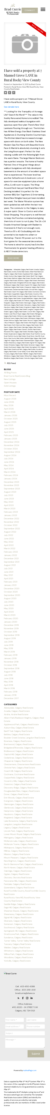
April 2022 (9, 545)
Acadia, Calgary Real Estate (17, 711)
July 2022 (8, 535)
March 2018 (9, 688)
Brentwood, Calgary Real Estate (19, 744)
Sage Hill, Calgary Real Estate (14, 340)
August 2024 (10, 455)
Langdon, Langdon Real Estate (18, 824)
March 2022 (9, 548)
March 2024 (10, 472)
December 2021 (11, 558)
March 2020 (10, 615)
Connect (30, 10)
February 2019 (10, 655)
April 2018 (8, 685)
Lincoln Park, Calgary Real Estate (19, 831)
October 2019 (10, 631)
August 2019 (10, 638)
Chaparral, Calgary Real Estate (34, 287)
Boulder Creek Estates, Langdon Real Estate (24, 737)
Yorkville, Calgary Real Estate (33, 358)
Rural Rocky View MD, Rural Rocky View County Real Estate (23, 88)
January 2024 (10, 478)
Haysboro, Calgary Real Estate (13, 307)
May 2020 (9, 608)
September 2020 (12, 595)
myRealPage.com (29, 1070)
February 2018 (10, 691)
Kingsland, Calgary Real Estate (34, 307)
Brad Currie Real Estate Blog (17, 376)
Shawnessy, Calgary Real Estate (19, 343)
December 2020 (11, 588)
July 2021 (8, 568)
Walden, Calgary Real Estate (32, 354)
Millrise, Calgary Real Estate (18, 320)
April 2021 (8, 578)
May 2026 (8, 405)
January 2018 (10, 695)
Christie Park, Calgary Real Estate (19, 767)
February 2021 (10, 581)
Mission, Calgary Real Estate (37, 320)
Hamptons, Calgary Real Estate (34, 305)
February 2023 (11, 512)
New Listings (10, 379)
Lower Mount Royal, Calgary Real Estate (21, 314)
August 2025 (10, 422)
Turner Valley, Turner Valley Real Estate (29, 352)
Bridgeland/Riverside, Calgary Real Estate (30, 283)
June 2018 (8, 678)
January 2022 (10, 555)
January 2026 (10, 415)
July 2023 (8, 495)
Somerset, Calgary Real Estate (18, 924)
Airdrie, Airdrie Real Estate (20, 272)
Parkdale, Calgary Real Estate (17, 884)
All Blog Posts (10, 372)
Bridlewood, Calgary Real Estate (14, 285)
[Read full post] (25, 45)
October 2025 (11, 418)
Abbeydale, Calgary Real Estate (24, 269)
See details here (11, 106)
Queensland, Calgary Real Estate (19, 334)
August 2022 (10, 531)
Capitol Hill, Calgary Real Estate (35, 285)
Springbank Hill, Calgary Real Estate (20, 931)
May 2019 (8, 648)
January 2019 (10, 658)
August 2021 (10, 565)
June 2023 (9, 498)
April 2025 (9, 432)
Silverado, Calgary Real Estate (18, 345)
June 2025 (9, 428)
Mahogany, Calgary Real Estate (18, 837)
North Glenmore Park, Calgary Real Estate (25, 325)
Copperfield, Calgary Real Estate (22, 294)
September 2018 (11, 668)
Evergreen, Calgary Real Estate (13, 303)
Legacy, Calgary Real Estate (18, 312)
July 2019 (8, 641)
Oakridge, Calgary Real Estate (31, 327)
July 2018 (8, 675)
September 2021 (11, 561)
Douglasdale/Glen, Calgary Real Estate (34, 298)
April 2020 (9, 611)
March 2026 (9, 412)
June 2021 (8, 572)
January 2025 (10, 438)
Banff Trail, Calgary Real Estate (18, 731)
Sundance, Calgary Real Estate (18, 937)
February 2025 (11, 435)
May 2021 (8, 575)
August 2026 (10, 398)
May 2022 (8, 541)
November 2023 (11, 485)
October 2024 (11, 448)
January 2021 (10, 585)
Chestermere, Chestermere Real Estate (16, 289)
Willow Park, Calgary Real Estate (35, 356)
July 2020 (8, 601)
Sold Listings (10, 386)
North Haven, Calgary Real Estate (19, 867)
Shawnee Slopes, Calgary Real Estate (21, 910)
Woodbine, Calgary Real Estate (13, 358)
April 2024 (9, 468)
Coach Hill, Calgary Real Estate (22, 292)
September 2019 (11, 635)
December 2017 (11, 698)
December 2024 (11, 442)
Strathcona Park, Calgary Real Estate (24, 349)
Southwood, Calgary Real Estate (19, 347)
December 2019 (11, 625)
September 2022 (12, 528)
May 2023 (8, 502)
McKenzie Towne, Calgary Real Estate (16, 318)
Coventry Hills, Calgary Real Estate (20, 781)
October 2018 (10, 665)
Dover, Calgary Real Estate (13, 301)
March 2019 (9, 651)
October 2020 (11, 591)
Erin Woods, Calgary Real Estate (32, 301)
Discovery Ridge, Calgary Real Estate (21, 787)
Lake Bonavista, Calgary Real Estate (15, 309)
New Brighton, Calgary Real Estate (20, 861)
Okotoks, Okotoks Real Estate (31, 329)
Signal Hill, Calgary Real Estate (18, 917)
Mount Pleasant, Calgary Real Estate (16, 323)
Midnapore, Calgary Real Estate (18, 847)
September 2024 (12, 452)
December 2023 (11, 482)
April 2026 (9, 408)
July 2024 (8, 458)
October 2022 (10, 525)
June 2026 (9, 402)
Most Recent (10, 395)
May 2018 (8, 681)
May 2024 (9, 465)
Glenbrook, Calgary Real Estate (14, 305)
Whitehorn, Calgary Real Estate (14, 356)
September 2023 (12, 488)
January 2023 (10, 515)
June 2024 (9, 462)
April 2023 (9, 505)
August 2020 (10, 598)
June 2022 (9, 538)
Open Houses (10, 382)
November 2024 (11, 445)
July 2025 (8, 425)
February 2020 (11, 618)
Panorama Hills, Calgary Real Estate (15, 332)
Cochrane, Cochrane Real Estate (19, 774)
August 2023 (10, 492)
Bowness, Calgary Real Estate (27, 280)
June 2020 (9, 605)
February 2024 (11, 475)
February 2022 (11, 551)
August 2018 (10, 671)
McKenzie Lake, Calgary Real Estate (28, 316)
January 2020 (10, 621)
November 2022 (11, 522)
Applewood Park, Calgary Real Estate (21, 724)
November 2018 (11, 661)
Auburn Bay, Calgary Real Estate (19, 276)
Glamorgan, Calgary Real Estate (34, 303)
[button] (30, 10)
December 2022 (11, 518)
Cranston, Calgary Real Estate (27, 296)
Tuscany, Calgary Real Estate (13, 354)
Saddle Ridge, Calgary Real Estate (35, 338)
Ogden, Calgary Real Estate (12, 329)
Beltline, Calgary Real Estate (21, 278)
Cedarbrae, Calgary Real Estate (14, 287)
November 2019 (11, 628)
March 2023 (9, 508)
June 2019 (8, 645)
